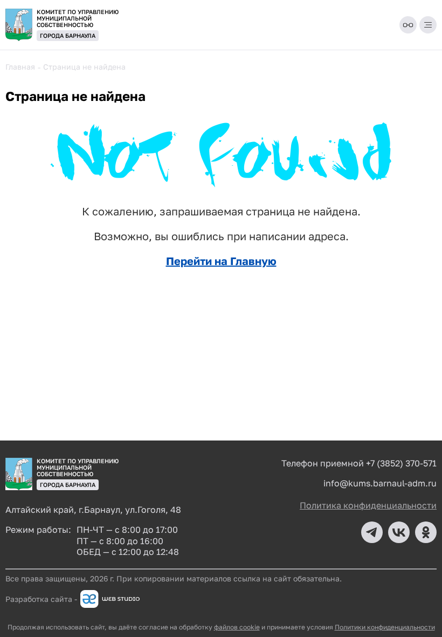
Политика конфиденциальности (368, 505)
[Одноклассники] (426, 532)
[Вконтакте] (399, 532)
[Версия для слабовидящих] (408, 24)
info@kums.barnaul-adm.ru (380, 483)
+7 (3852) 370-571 (401, 463)
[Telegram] (372, 532)
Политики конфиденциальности (385, 627)
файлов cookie (237, 627)
